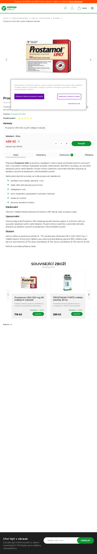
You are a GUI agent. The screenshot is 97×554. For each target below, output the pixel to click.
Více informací (75, 2)
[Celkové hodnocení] (25, 118)
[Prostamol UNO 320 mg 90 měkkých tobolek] (29, 282)
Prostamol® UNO (18, 114)
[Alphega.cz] (11, 8)
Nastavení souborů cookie (69, 96)
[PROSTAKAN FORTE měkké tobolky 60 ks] (68, 282)
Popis (15, 155)
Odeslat (85, 540)
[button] (6, 60)
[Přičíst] (66, 143)
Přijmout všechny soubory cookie (29, 96)
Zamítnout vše (74, 103)
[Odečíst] (55, 143)
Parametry (41, 155)
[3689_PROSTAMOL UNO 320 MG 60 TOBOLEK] (48, 56)
